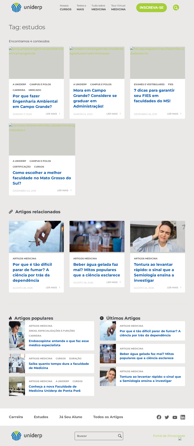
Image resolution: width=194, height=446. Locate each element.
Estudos (41, 417)
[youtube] (175, 417)
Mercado (35, 90)
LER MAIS (52, 114)
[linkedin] (183, 416)
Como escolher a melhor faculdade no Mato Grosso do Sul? (42, 178)
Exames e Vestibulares (149, 84)
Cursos (65, 7)
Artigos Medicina (24, 258)
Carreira (19, 90)
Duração (75, 358)
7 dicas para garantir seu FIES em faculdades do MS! (154, 95)
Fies (170, 84)
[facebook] (159, 416)
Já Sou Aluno (70, 417)
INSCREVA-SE (151, 8)
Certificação (22, 166)
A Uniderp (19, 84)
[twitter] (167, 417)
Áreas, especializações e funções (52, 330)
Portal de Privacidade (169, 436)
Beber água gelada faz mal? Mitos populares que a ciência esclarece (96, 269)
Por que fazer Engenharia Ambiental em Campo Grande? (35, 101)
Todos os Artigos (108, 417)
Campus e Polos (40, 84)
